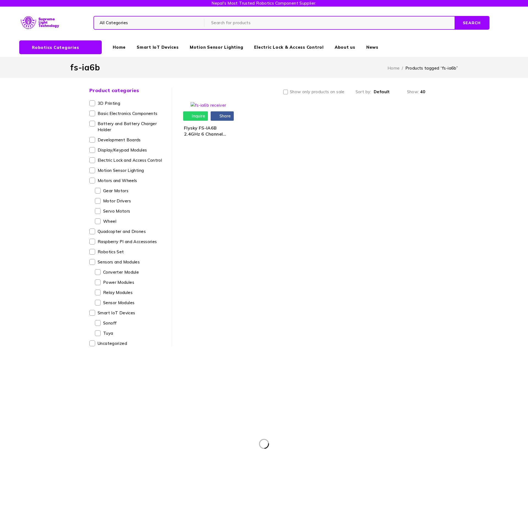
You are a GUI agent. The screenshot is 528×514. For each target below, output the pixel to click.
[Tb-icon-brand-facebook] (260, 458)
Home (393, 68)
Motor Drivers (117, 201)
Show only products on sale (317, 91)
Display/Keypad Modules (122, 150)
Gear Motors (115, 190)
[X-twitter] (272, 458)
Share (224, 116)
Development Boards (119, 139)
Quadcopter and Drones (122, 231)
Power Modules (118, 282)
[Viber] (310, 458)
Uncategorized (112, 343)
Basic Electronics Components (128, 113)
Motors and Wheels (117, 180)
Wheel (109, 221)
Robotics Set (111, 251)
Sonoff (110, 323)
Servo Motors (116, 211)
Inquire (198, 116)
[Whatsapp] (297, 458)
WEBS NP (336, 506)
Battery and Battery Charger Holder (127, 126)
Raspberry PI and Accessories (127, 241)
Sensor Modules (118, 302)
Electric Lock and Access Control (130, 160)
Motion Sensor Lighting (121, 170)
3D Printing (109, 103)
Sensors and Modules (119, 262)
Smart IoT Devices (116, 312)
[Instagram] (285, 458)
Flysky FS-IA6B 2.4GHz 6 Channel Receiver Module (203, 134)
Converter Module (121, 272)
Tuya (108, 333)
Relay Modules (118, 292)
